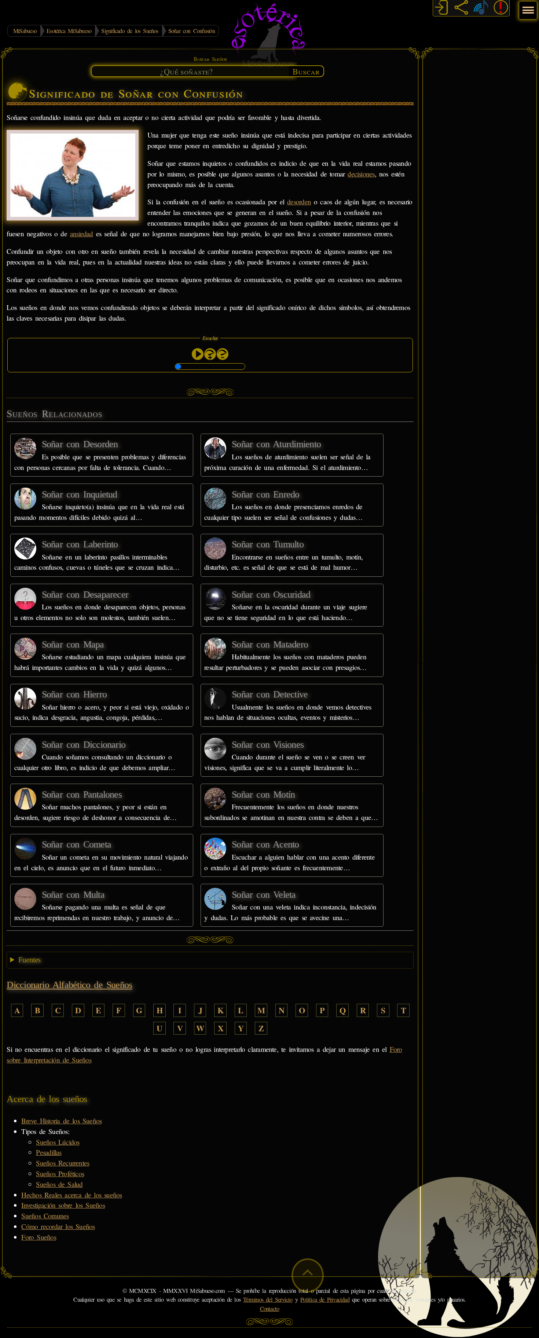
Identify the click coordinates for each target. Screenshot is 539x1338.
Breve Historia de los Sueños (61, 1120)
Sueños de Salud (59, 1184)
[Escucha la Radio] (481, 8)
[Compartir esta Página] (461, 8)
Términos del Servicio (268, 1299)
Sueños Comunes (45, 1215)
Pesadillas (48, 1152)
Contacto (269, 1309)
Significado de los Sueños (129, 30)
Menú (527, 6)
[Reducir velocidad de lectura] (222, 354)
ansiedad (81, 233)
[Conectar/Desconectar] (441, 8)
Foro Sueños (38, 1237)
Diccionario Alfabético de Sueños (69, 985)
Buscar (306, 71)
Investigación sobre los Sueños (62, 1205)
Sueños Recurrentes (62, 1162)
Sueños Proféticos (60, 1173)
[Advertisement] (479, 163)
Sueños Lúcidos (57, 1141)
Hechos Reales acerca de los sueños (71, 1194)
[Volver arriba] (308, 1275)
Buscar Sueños (210, 58)
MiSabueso (25, 30)
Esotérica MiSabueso (69, 30)
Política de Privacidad (324, 1299)
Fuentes (29, 959)
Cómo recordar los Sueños (58, 1226)
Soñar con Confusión (191, 30)
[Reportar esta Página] (500, 8)
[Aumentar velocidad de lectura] (210, 354)
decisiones (361, 173)
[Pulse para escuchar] (197, 354)
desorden (299, 201)
